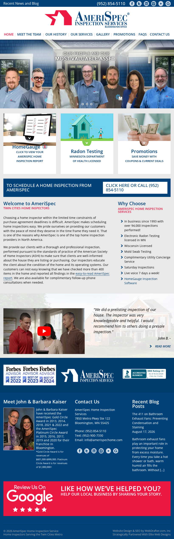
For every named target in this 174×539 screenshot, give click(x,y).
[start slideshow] (78, 104)
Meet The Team (29, 34)
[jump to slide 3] (91, 104)
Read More (163, 346)
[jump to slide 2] (87, 104)
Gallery (103, 34)
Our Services (82, 34)
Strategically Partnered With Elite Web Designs (142, 534)
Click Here (117, 185)
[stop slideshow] (96, 104)
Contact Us (160, 34)
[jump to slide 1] (83, 104)
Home (9, 34)
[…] (162, 470)
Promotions (124, 34)
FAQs (143, 34)
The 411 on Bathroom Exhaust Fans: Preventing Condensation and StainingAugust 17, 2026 (150, 423)
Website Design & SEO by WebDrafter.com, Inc (142, 531)
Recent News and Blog (21, 3)
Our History (56, 34)
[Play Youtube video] (44, 331)
